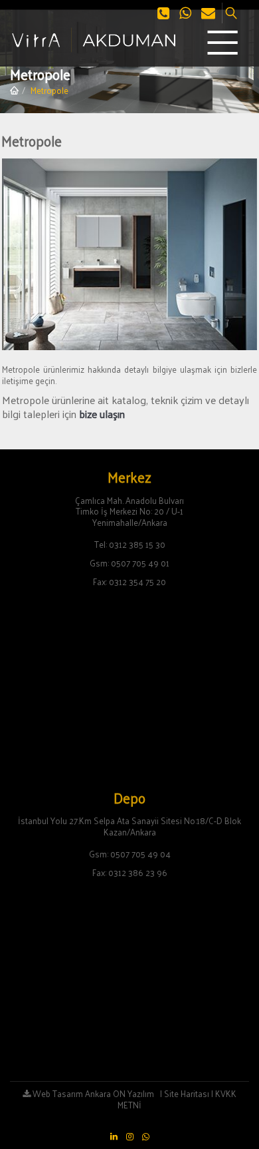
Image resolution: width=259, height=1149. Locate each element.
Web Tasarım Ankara (71, 1093)
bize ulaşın (102, 413)
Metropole (49, 90)
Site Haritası (186, 1093)
